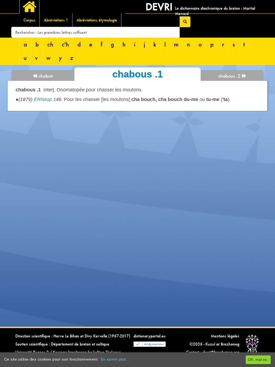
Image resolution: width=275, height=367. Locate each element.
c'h (65, 44)
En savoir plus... (115, 359)
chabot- (45, 76)
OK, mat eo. (258, 359)
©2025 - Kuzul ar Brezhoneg (214, 344)
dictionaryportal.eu (149, 336)
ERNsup (43, 99)
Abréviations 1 (56, 20)
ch (50, 44)
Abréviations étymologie (97, 20)
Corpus (29, 20)
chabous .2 (230, 76)
